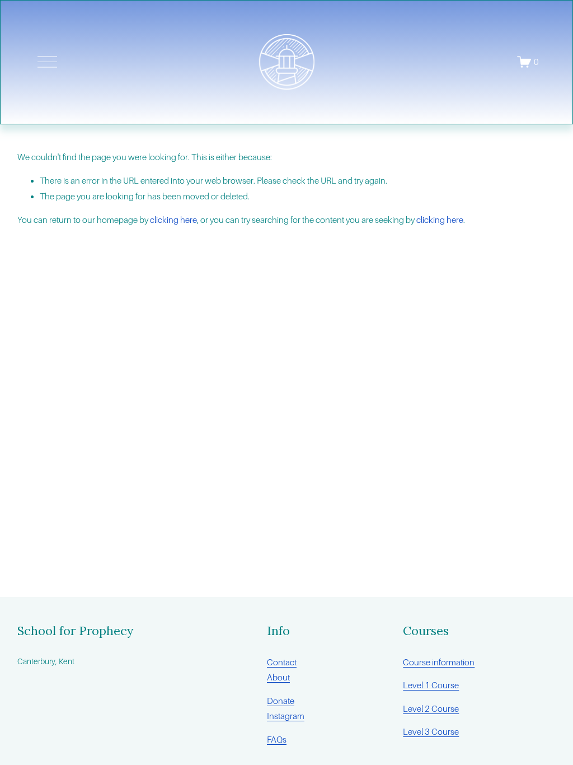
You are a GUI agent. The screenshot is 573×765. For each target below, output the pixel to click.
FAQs (276, 739)
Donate (280, 701)
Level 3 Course (431, 731)
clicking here (173, 220)
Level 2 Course (431, 708)
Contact (282, 662)
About (278, 677)
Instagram (285, 716)
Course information (439, 662)
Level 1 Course (431, 685)
